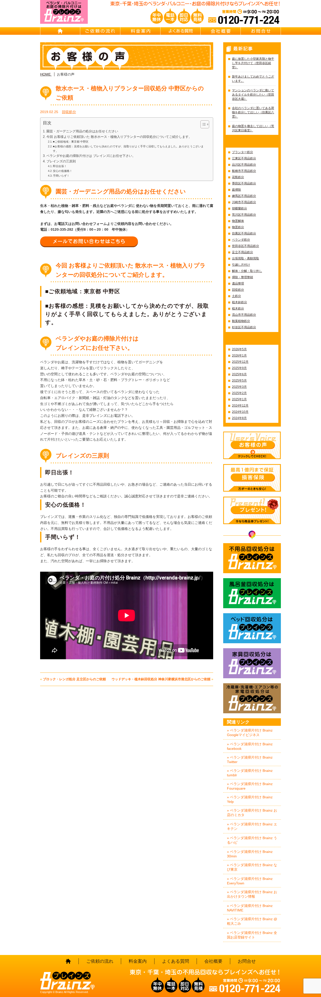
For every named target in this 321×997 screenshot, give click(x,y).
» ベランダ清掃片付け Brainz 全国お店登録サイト (252, 935)
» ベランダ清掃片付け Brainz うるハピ (252, 840)
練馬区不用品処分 (244, 196)
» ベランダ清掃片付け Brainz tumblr (250, 773)
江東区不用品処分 (244, 158)
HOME (60, 31)
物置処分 (238, 227)
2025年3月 (239, 387)
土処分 (236, 296)
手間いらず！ (61, 175)
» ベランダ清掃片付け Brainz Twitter (250, 759)
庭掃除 (236, 189)
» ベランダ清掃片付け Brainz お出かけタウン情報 (252, 894)
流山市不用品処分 (244, 314)
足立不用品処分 (242, 252)
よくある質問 (180, 31)
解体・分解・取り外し (247, 271)
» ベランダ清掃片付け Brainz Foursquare (250, 786)
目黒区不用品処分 (244, 233)
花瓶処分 (238, 177)
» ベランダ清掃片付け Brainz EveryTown (250, 881)
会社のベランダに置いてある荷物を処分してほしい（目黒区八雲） (253, 112)
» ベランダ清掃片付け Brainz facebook (250, 746)
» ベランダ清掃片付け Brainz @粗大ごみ (252, 921)
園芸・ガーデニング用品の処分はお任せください (82, 131)
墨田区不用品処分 (244, 183)
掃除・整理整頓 (242, 277)
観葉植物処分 (241, 321)
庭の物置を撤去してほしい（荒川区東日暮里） (253, 128)
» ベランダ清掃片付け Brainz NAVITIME (250, 908)
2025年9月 (239, 368)
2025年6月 (239, 374)
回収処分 (69, 112)
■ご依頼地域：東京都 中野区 (71, 141)
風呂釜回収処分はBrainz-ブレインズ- (252, 593)
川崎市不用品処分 (244, 202)
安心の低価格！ (62, 170)
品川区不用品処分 (244, 164)
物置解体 (238, 221)
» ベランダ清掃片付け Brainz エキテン (252, 826)
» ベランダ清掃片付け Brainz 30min (250, 854)
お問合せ (261, 31)
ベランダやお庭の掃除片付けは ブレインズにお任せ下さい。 (90, 156)
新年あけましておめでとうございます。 (253, 79)
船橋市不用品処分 (244, 171)
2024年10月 (240, 412)
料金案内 (140, 31)
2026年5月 (239, 349)
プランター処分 (242, 152)
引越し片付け (241, 264)
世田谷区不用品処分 (245, 246)
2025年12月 (240, 362)
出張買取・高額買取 (245, 258)
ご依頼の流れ (100, 31)
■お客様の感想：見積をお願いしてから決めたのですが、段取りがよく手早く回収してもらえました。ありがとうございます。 (128, 148)
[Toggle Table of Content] (202, 124)
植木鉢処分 (239, 302)
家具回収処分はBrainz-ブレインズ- (252, 663)
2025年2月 (239, 393)
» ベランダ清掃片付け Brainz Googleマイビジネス (250, 732)
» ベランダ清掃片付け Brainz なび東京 (252, 867)
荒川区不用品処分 (244, 214)
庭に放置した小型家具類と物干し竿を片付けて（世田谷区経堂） (253, 63)
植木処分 (238, 308)
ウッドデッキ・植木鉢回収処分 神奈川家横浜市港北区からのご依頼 (161, 679)
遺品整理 (238, 283)
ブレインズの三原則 (61, 161)
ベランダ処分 (241, 239)
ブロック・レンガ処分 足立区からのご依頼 (74, 679)
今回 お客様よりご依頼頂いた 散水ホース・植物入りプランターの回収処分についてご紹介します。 (119, 137)
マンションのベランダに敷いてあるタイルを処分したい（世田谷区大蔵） (253, 95)
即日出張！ (60, 166)
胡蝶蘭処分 (239, 208)
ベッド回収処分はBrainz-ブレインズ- (252, 628)
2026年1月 (239, 355)
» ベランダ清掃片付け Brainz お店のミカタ (252, 812)
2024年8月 (239, 418)
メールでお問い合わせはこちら (89, 241)
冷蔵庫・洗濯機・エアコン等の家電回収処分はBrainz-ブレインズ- (252, 698)
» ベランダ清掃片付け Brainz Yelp (250, 799)
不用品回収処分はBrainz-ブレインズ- (252, 558)
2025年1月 (239, 399)
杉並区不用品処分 (244, 327)
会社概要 (221, 31)
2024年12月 (240, 405)
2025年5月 (239, 380)
